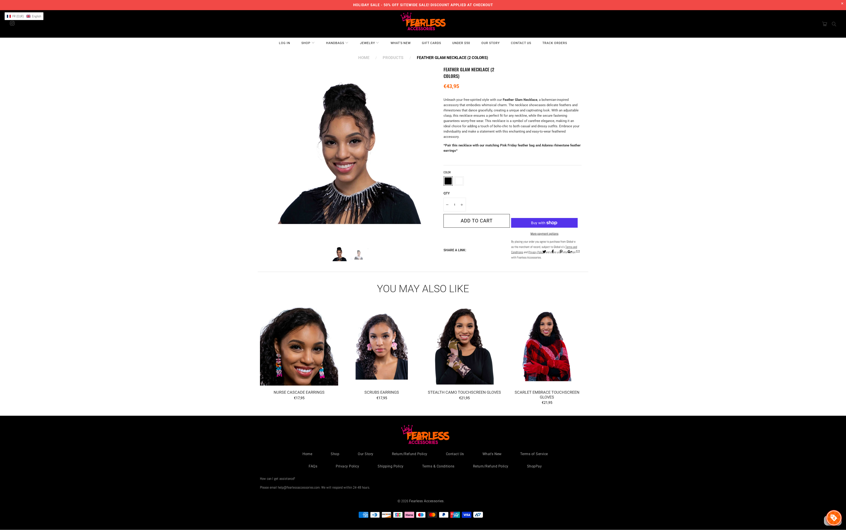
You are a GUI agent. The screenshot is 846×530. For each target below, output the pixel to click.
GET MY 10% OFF (423, 300)
